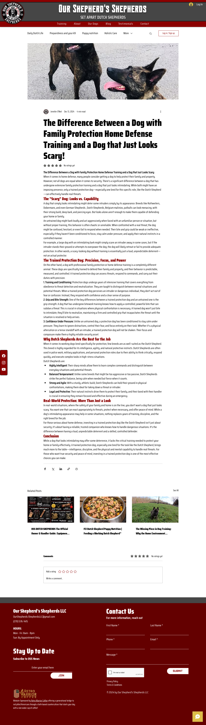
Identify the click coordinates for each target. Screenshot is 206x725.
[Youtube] (3, 369)
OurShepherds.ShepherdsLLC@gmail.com (34, 616)
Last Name (155, 625)
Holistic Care (110, 33)
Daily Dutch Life (35, 33)
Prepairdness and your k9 (63, 33)
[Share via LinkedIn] (60, 468)
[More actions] (161, 112)
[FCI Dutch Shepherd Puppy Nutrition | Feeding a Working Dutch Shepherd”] (103, 510)
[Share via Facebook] (45, 468)
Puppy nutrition (90, 33)
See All (176, 490)
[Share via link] (68, 468)
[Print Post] (76, 468)
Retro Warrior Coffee (39, 700)
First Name (111, 625)
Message (111, 654)
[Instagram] (3, 362)
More (126, 33)
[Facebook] (3, 356)
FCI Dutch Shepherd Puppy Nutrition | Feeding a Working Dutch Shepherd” (103, 531)
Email (153, 639)
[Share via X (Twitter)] (52, 468)
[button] (62, 24)
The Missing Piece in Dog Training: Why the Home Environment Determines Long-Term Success (153, 531)
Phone (109, 639)
